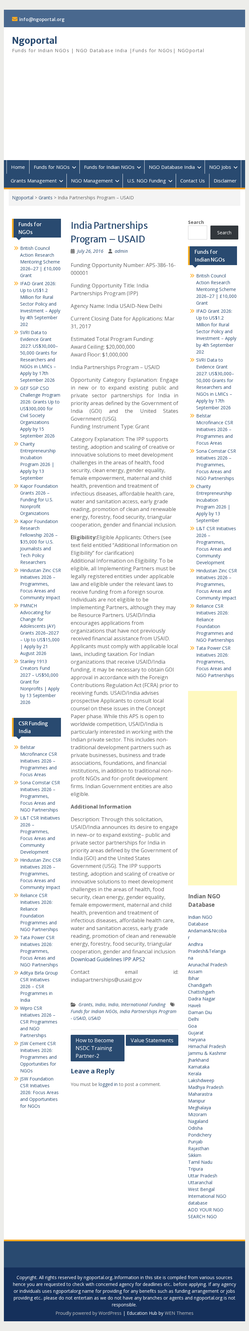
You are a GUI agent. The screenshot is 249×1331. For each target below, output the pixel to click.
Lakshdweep (201, 1080)
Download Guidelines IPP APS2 (108, 959)
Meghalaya (199, 1107)
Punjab (195, 1141)
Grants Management (34, 180)
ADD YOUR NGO (205, 1210)
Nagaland (198, 1121)
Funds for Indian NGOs (109, 167)
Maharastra (200, 1094)
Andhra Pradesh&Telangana (207, 951)
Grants (46, 197)
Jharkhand (198, 1060)
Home (18, 167)
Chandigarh (200, 985)
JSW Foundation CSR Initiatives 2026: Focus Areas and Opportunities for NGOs (39, 1092)
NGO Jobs (220, 167)
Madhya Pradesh (205, 1087)
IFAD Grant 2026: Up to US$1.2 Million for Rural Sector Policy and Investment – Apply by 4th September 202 (216, 331)
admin (121, 251)
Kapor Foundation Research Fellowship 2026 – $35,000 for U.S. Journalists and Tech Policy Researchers (39, 541)
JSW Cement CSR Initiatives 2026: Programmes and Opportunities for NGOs (38, 1057)
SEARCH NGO (202, 1216)
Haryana (197, 1039)
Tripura (195, 1169)
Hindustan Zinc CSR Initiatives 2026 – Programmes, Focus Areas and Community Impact (216, 584)
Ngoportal (34, 40)
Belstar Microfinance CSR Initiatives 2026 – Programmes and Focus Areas (214, 429)
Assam (195, 971)
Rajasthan (198, 1148)
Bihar (193, 978)
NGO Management (92, 180)
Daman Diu (200, 1012)
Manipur (196, 1101)
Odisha (195, 1128)
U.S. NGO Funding (146, 180)
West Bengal (201, 1189)
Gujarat (196, 1033)
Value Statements (152, 1040)
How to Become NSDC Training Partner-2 (95, 1048)
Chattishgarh (201, 992)
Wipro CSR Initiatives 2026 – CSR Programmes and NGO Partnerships (38, 1021)
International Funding (143, 1004)
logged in (108, 1084)
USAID (94, 1018)
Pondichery (199, 1135)
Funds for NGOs (52, 167)
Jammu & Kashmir (207, 1053)
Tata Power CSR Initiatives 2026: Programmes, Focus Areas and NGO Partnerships (215, 661)
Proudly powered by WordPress (88, 1313)
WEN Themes (179, 1313)
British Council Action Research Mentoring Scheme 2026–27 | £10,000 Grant (216, 289)
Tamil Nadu (200, 1162)
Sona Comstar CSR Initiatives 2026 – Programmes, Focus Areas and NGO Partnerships (216, 464)
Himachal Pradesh (207, 1046)
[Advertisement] (125, 111)
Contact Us (192, 180)
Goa (192, 1026)
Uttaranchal (200, 1182)
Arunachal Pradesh (207, 965)
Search (196, 222)
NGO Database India (172, 167)
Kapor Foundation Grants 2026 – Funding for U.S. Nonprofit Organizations (39, 499)
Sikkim (194, 1155)
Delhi (193, 1019)
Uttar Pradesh (202, 1176)
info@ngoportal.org (42, 19)
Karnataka (198, 1067)
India (100, 1004)
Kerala (194, 1073)
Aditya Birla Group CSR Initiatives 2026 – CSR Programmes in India (39, 986)
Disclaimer (225, 180)
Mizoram (197, 1114)
